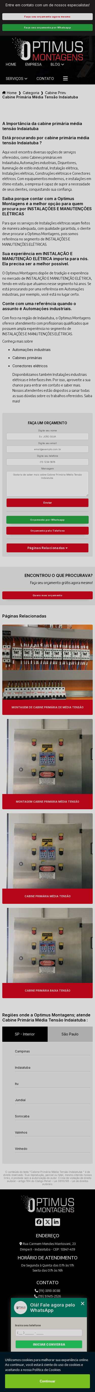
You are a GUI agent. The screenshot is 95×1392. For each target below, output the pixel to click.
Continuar (47, 1381)
